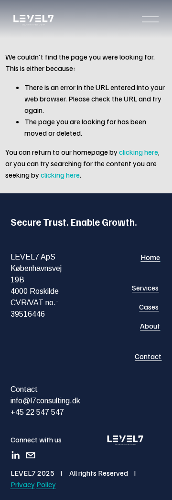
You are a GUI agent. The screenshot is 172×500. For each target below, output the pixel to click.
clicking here (138, 152)
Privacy (23, 484)
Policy (46, 484)
